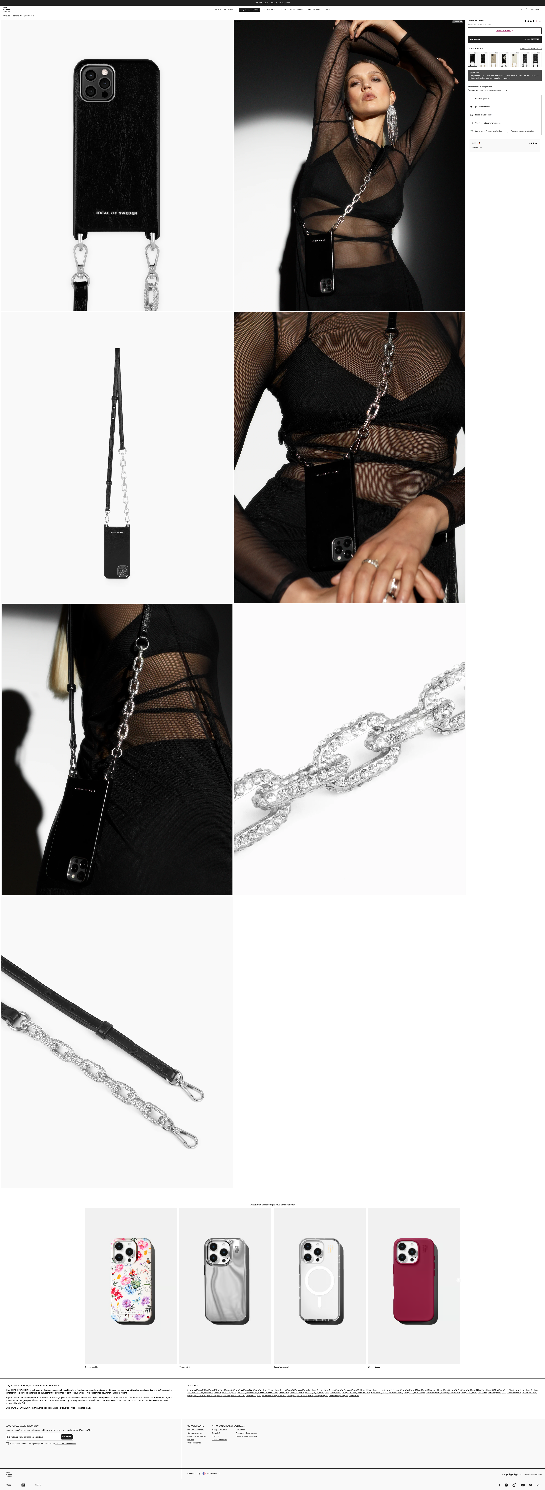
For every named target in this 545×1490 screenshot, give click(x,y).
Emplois (215, 1436)
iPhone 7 (262, 1393)
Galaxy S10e (313, 1396)
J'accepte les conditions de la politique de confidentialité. (43, 1443)
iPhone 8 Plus (251, 1393)
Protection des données (246, 1433)
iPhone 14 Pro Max (392, 1390)
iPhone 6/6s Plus (297, 1393)
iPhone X (217, 1393)
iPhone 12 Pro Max (477, 1390)
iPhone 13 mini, (443, 1390)
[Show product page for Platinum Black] (472, 59)
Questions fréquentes (196, 1436)
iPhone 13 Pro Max (428, 1390)
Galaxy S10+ (302, 1396)
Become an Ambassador (246, 1436)
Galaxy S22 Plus (514, 1393)
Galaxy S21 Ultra (238, 1396)
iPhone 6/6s (284, 1393)
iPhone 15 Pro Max (342, 1390)
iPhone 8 (241, 1393)
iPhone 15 (306, 1390)
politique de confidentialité (65, 1443)
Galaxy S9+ (334, 1396)
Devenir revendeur (219, 1440)
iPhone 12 (465, 1390)
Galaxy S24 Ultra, (433, 1393)
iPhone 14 (355, 1390)
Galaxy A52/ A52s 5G (197, 1396)
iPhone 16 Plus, (280, 1390)
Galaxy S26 (324, 1393)
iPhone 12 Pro (454, 1390)
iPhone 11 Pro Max (505, 1390)
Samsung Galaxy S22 (497, 1393)
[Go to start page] (6, 9)
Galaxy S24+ (419, 1393)
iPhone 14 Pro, (365, 1390)
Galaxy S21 (211, 1396)
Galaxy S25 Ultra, (395, 1393)
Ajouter (504, 39)
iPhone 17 (191, 1390)
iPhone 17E (237, 1390)
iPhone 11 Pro (518, 1390)
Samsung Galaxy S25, (366, 1393)
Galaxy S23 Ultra (479, 1393)
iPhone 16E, (247, 1390)
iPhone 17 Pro (201, 1390)
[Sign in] (521, 9)
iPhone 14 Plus (377, 1390)
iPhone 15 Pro (316, 1390)
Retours (190, 1440)
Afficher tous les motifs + (531, 49)
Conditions (240, 1430)
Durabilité (216, 1433)
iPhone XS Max (196, 1393)
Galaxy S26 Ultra (349, 1393)
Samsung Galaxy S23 (450, 1393)
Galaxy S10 (291, 1396)
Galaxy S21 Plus (223, 1396)
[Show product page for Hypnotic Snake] (504, 59)
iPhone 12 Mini (491, 1390)
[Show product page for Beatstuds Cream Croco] (514, 59)
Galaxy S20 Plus (264, 1396)
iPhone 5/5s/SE (311, 1393)
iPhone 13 (404, 1390)
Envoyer (66, 1437)
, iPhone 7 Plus (272, 1393)
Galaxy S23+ (466, 1393)
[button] (521, 1474)
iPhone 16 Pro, (267, 1390)
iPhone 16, (257, 1390)
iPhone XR (208, 1393)
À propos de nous (219, 1430)
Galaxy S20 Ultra (278, 1396)
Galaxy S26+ (335, 1393)
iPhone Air (228, 1390)
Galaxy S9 (323, 1396)
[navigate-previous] (458, 1280)
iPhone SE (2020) (229, 1393)
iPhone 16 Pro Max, (294, 1390)
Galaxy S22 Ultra (529, 1393)
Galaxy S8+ (354, 1396)
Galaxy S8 (343, 1396)
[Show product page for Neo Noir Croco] (483, 59)
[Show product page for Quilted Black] (535, 59)
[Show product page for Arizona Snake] (493, 59)
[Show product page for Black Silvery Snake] (525, 59)
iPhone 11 (528, 1390)
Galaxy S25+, (382, 1393)
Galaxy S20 (251, 1396)
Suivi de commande (195, 1430)
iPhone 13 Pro (414, 1390)
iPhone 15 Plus (328, 1390)
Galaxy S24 (408, 1393)
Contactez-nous (194, 1433)
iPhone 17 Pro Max (215, 1390)
